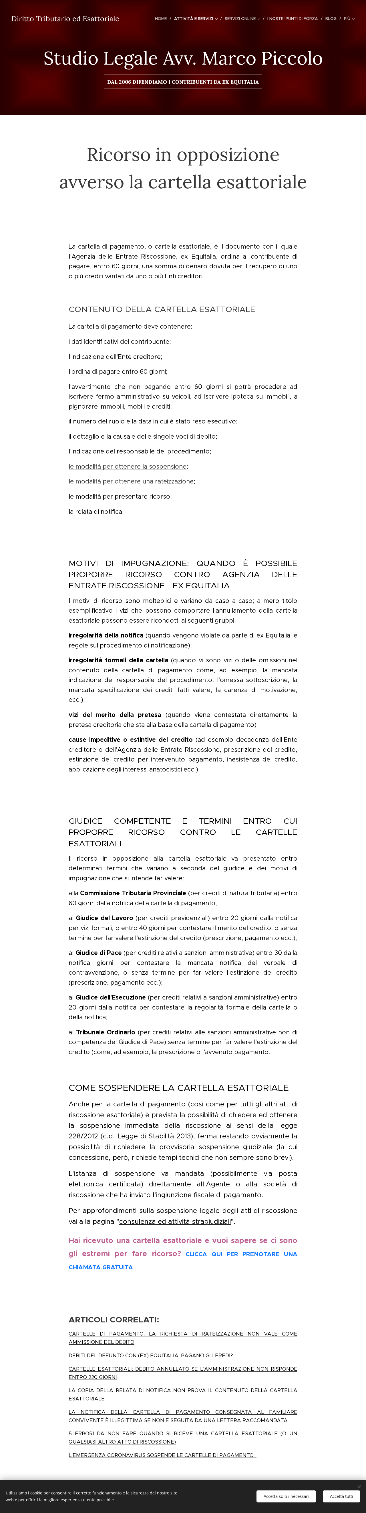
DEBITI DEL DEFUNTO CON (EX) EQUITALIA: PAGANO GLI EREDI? (151, 1355)
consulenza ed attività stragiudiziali (175, 1221)
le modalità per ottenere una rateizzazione (131, 481)
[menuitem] (162, 18)
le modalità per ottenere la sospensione (127, 466)
